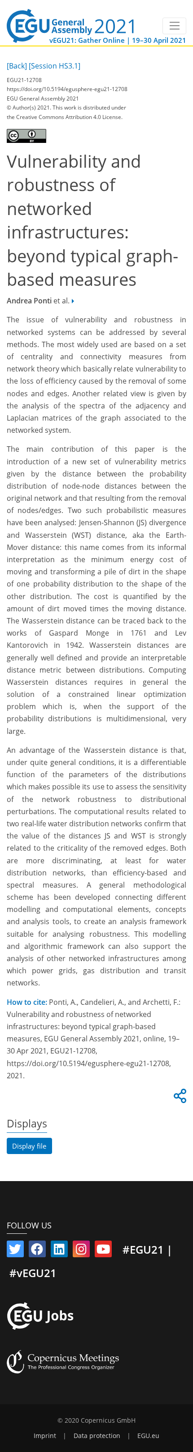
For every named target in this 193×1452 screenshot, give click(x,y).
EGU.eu (148, 1436)
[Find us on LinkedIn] (59, 1251)
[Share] (179, 1099)
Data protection (97, 1436)
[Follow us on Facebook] (37, 1251)
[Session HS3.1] (54, 66)
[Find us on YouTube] (103, 1251)
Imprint (45, 1436)
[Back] (17, 66)
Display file (29, 1145)
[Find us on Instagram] (81, 1251)
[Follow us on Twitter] (15, 1251)
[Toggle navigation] (174, 26)
